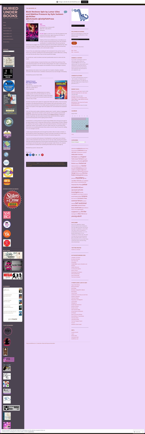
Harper (77, 163)
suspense (63, 164)
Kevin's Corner (74, 270)
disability (46, 163)
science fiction (76, 201)
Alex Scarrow (7, 290)
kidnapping (79, 168)
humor (83, 166)
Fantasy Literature (75, 296)
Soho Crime (84, 207)
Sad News (73, 96)
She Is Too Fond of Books (76, 314)
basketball (42, 163)
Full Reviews (33, 163)
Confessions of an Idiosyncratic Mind (79, 294)
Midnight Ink (74, 173)
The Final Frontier (75, 319)
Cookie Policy (31, 431)
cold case (73, 152)
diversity (50, 163)
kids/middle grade (34, 164)
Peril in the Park (7, 306)
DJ (52, 163)
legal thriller (84, 168)
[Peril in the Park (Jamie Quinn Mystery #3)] (20, 309)
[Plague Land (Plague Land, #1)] (20, 292)
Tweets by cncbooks (75, 249)
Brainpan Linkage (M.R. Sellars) (78, 289)
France (76, 161)
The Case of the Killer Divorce (10, 311)
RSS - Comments (75, 52)
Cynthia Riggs (7, 301)
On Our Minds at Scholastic (77, 311)
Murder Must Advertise (76, 304)
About (4, 25)
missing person (79, 175)
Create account (74, 332)
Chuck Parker (74, 293)
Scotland (84, 200)
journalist (73, 168)
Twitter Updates (76, 247)
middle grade (74, 171)
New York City (77, 180)
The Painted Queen (8, 294)
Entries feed (74, 335)
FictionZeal (73, 262)
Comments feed (74, 337)
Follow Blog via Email (77, 31)
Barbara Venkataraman (9, 307)
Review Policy (6, 41)
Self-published (81, 203)
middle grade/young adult (82, 171)
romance (84, 196)
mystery (39, 164)
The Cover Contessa (75, 277)
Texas (79, 211)
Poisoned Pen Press (76, 184)
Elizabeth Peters (8, 296)
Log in (72, 333)
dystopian (74, 157)
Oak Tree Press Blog (75, 309)
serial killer (74, 205)
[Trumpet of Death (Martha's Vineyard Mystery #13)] (20, 303)
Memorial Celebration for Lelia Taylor (79, 92)
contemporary (79, 152)
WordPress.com (74, 338)
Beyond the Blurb (75, 286)
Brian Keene (74, 291)
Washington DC (74, 213)
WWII (86, 213)
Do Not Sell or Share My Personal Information (45, 343)
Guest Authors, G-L (7, 33)
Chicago (85, 150)
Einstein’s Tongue (7, 28)
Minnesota (80, 173)
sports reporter (58, 164)
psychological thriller (76, 196)
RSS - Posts (74, 50)
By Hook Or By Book (75, 259)
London (73, 169)
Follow (74, 43)
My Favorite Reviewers (8, 39)
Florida (73, 161)
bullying (75, 150)
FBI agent (85, 159)
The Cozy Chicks (74, 317)
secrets (73, 203)
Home (4, 22)
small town (78, 207)
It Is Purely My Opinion (76, 268)
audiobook (79, 148)
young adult (29, 165)
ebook (79, 156)
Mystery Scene (74, 307)
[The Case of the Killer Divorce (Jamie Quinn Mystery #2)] (20, 315)
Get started (84, 1)
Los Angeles (78, 169)
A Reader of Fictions (75, 257)
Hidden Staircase (75, 267)
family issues (74, 159)
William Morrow (81, 214)
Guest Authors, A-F (7, 30)
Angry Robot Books (75, 284)
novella (79, 182)
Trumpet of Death (7, 300)
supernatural (80, 209)
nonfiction (86, 180)
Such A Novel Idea (75, 275)
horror (80, 166)
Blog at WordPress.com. (31, 343)
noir (82, 180)
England (83, 157)
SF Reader (73, 312)
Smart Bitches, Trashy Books (77, 316)
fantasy (80, 159)
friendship (80, 161)
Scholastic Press (45, 164)
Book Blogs (73, 288)
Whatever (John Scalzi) (76, 324)
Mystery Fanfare (75, 306)
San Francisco (74, 198)
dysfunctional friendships (59, 163)
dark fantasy (79, 154)
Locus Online (74, 301)
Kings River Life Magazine (77, 299)
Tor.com (73, 322)
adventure (73, 148)
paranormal (83, 182)
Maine (85, 169)
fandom (28, 164)
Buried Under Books (10, 12)
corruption (85, 152)
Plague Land (6, 289)
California (80, 150)
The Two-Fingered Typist (76, 321)
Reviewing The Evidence (76, 272)
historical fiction (75, 166)
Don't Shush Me (74, 260)
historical (82, 163)
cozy (73, 154)
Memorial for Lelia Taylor (76, 91)
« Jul (72, 134)
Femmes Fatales (75, 298)
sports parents (51, 164)
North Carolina (74, 182)
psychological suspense (83, 194)
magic (82, 169)
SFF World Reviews (75, 273)
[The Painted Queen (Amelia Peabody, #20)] (20, 298)
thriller (83, 212)
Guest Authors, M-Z (7, 36)
